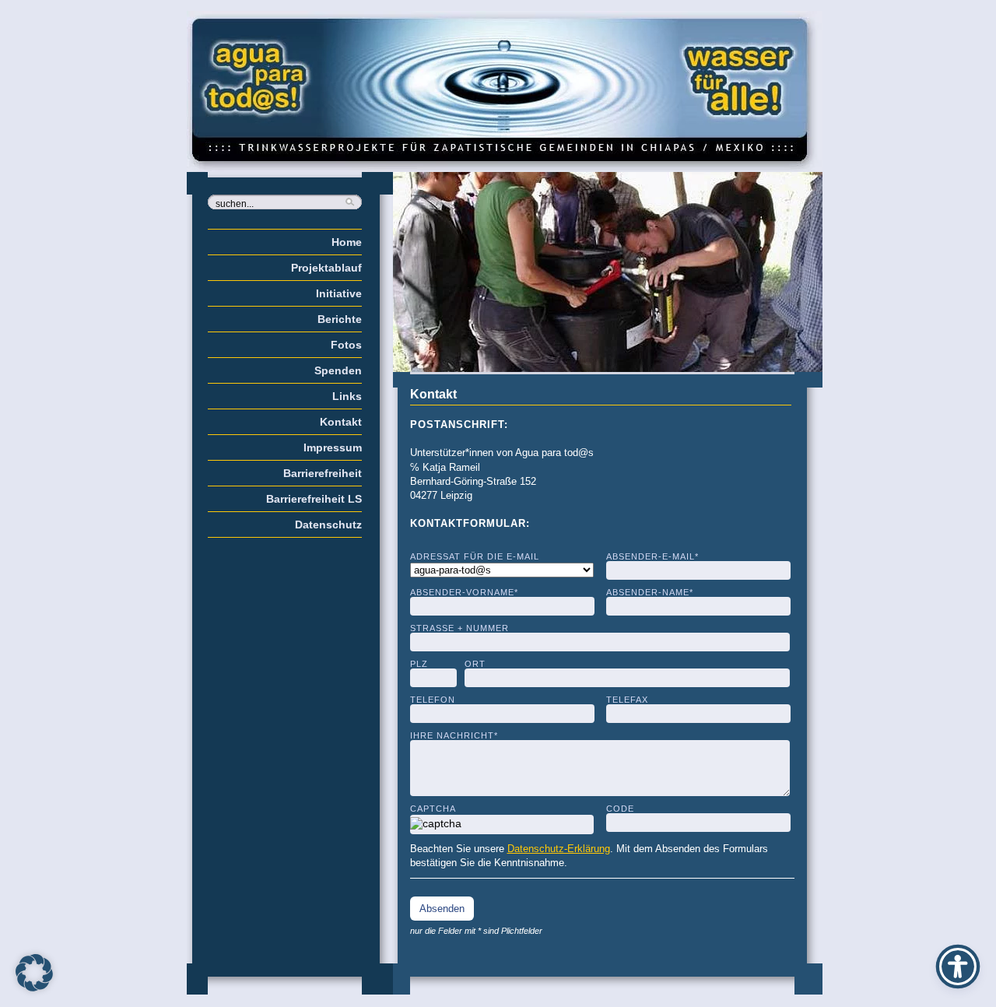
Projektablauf (326, 267)
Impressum (332, 447)
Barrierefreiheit (322, 473)
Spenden (338, 370)
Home (346, 242)
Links (347, 396)
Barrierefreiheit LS (314, 499)
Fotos (346, 345)
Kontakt (341, 422)
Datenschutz (328, 524)
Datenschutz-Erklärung (558, 848)
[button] (34, 973)
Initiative (339, 293)
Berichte (339, 319)
